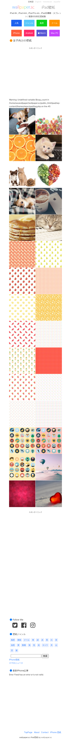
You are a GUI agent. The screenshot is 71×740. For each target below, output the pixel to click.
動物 (24, 645)
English (38, 2)
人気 (16, 23)
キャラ (45, 645)
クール (54, 23)
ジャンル (29, 23)
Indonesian (47, 2)
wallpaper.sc (46, 737)
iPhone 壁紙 (55, 732)
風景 (42, 23)
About (36, 732)
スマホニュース (16, 663)
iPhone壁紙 (14, 659)
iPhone (16, 33)
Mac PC (54, 33)
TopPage (28, 732)
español (57, 2)
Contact (45, 732)
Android (29, 33)
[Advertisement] (35, 70)
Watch (42, 33)
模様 (19, 640)
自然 (13, 645)
